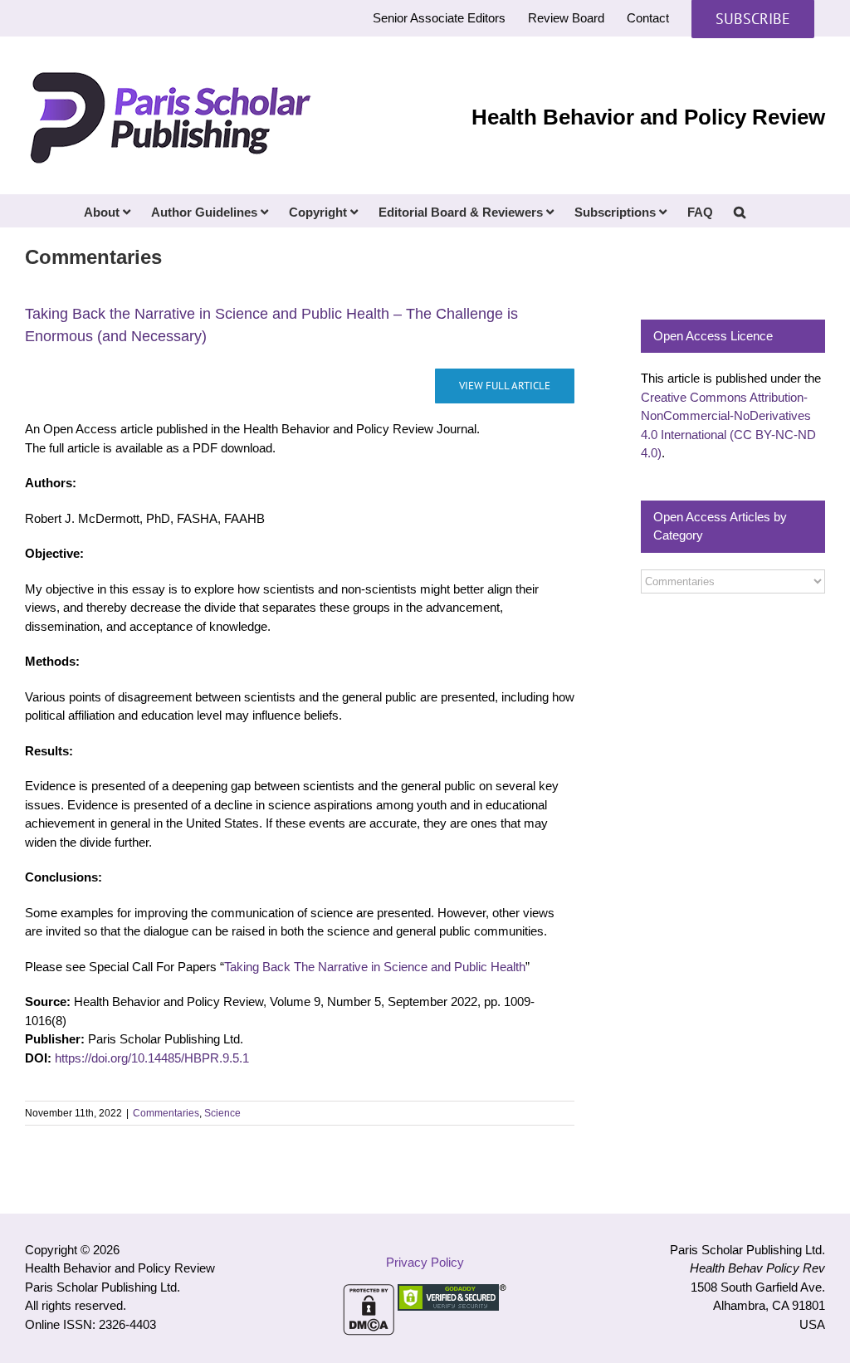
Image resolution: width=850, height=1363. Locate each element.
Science (222, 1113)
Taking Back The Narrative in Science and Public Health (374, 967)
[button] (739, 210)
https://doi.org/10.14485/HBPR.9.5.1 (152, 1058)
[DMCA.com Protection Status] (368, 1293)
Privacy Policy (425, 1262)
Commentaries (166, 1113)
